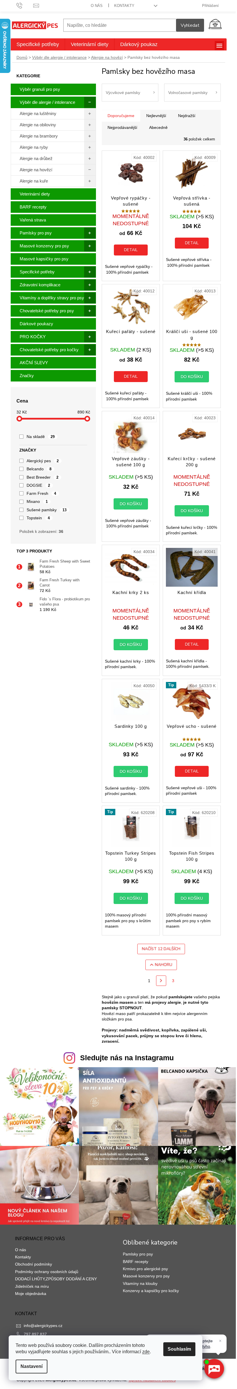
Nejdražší (186, 115)
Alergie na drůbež (36, 158)
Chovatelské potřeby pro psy (47, 310)
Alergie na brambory (39, 136)
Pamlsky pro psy (36, 232)
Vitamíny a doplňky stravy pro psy (52, 297)
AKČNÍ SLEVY (34, 362)
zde (146, 1351)
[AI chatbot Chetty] (214, 1369)
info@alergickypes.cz (43, 1325)
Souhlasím (179, 1349)
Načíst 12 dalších (161, 949)
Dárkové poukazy (36, 323)
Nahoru (163, 964)
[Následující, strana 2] (161, 981)
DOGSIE (38, 485)
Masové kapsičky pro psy (44, 258)
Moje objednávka (30, 1293)
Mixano (37, 501)
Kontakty (124, 5)
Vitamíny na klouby (140, 1283)
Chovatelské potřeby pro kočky (49, 349)
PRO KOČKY (33, 336)
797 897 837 (35, 1334)
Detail (131, 250)
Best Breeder (43, 477)
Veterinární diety (35, 193)
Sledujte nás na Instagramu (127, 1058)
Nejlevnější (156, 115)
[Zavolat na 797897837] (25, 5)
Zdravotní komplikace (40, 284)
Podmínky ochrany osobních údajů (46, 1271)
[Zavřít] (220, 1341)
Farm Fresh (41, 493)
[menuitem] (38, 44)
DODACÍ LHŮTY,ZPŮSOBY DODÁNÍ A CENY (56, 1279)
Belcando (39, 469)
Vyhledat (190, 25)
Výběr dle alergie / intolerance (47, 102)
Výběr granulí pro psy (40, 89)
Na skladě (41, 436)
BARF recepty (33, 206)
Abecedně (158, 127)
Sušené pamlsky (47, 510)
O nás (97, 5)
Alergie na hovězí (36, 169)
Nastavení (31, 1366)
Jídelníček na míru (32, 1286)
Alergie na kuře (34, 180)
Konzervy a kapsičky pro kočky (151, 1290)
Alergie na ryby (34, 147)
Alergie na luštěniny (38, 113)
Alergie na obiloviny (38, 124)
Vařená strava (33, 219)
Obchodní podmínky (33, 1264)
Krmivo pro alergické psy (145, 1268)
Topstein (38, 518)
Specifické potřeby (37, 271)
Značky (27, 375)
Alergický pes (43, 460)
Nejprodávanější (122, 127)
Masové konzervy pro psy (44, 245)
